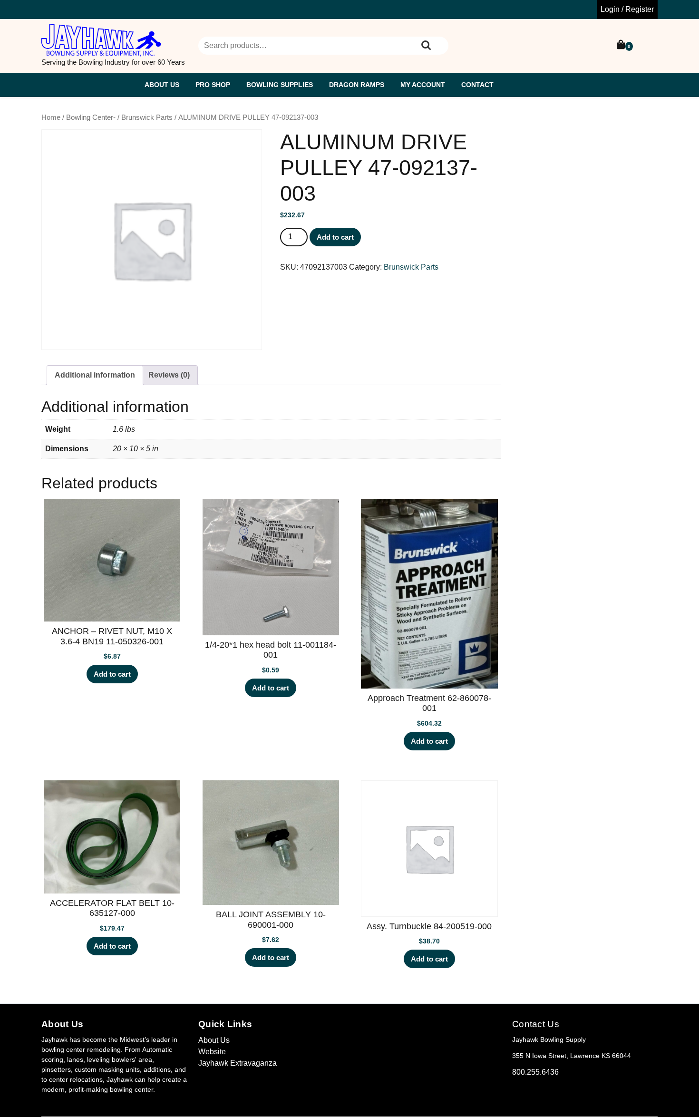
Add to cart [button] (112, 674)
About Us (162, 84)
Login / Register (627, 9)
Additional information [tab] (95, 375)
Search (426, 46)
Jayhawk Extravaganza (237, 1063)
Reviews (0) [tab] (169, 375)
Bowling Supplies (279, 84)
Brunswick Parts (147, 117)
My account (422, 84)
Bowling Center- (91, 117)
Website (212, 1052)
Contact (477, 84)
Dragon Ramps (356, 84)
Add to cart (335, 237)
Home (50, 117)
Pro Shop (212, 84)
